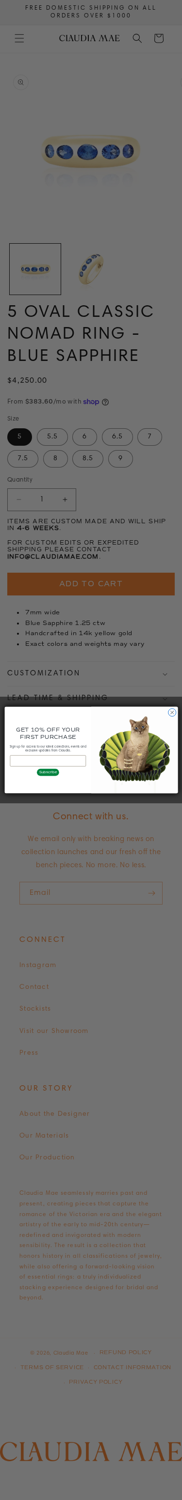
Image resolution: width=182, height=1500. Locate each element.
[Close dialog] (172, 712)
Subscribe (48, 772)
